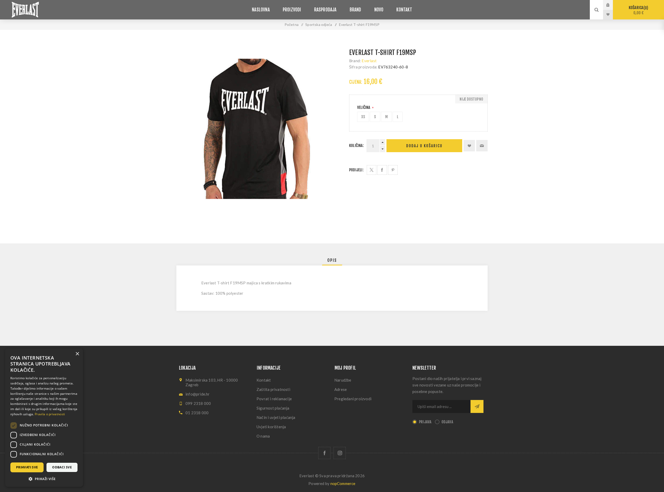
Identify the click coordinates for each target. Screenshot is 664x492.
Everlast (369, 60)
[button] (44, 479)
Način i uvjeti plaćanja (276, 417)
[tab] (332, 260)
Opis (332, 260)
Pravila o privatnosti (50, 414)
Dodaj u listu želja (469, 145)
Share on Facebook (382, 170)
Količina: (356, 145)
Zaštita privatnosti (273, 389)
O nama (263, 436)
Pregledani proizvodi (352, 398)
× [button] (77, 354)
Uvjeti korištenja (271, 426)
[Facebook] (324, 453)
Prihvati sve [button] (27, 467)
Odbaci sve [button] (62, 467)
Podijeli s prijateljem (482, 145)
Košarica (638, 10)
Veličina (364, 107)
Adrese (340, 389)
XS (363, 116)
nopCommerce (343, 483)
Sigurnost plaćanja (273, 408)
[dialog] (44, 417)
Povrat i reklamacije (274, 398)
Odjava (447, 421)
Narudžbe (342, 380)
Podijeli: (356, 169)
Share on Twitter (371, 170)
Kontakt (264, 380)
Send (477, 406)
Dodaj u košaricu (424, 145)
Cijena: (355, 82)
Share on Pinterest (393, 170)
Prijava (612, 4)
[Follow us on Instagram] (340, 453)
